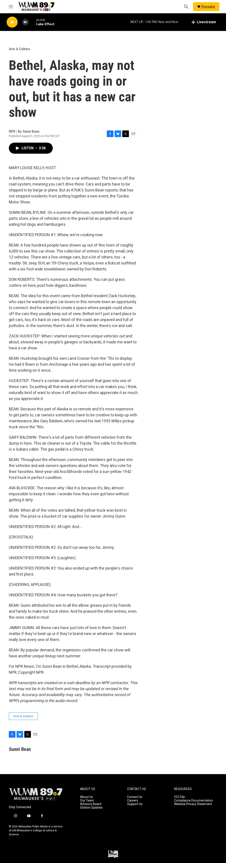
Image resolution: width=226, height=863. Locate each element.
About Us (86, 797)
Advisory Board (90, 804)
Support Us (135, 804)
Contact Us (134, 797)
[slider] (32, 22)
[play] (12, 22)
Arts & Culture (19, 49)
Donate (208, 6)
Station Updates (91, 807)
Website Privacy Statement (193, 804)
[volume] (25, 22)
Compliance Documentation (193, 800)
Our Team (87, 800)
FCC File (179, 797)
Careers (132, 800)
